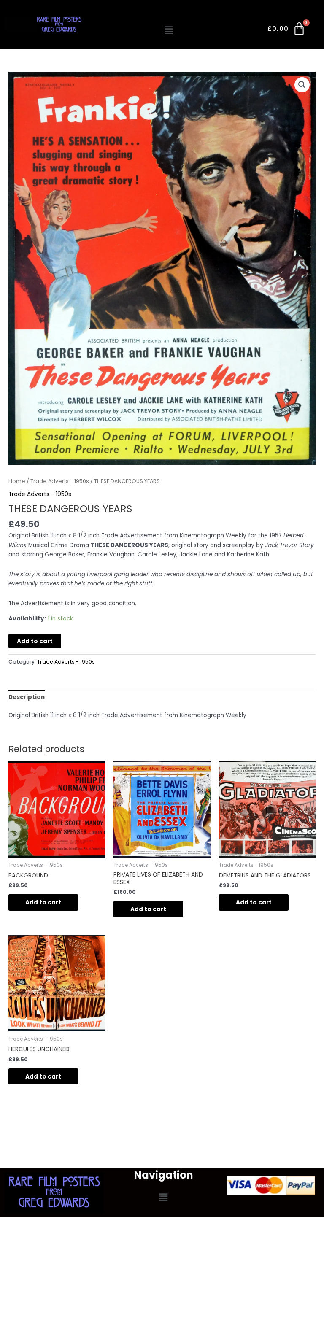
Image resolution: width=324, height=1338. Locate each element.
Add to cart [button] (43, 902)
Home (16, 481)
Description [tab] (26, 697)
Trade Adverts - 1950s (59, 481)
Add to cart (35, 641)
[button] (169, 30)
